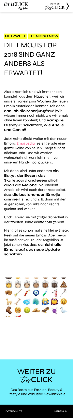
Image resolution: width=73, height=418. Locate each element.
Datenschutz (13, 411)
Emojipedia (25, 143)
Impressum (61, 411)
